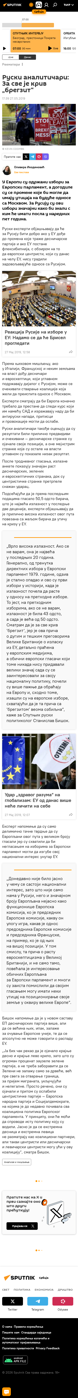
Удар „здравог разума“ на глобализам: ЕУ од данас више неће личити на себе (38, 800)
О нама (7, 1327)
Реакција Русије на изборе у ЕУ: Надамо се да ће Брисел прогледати (36, 337)
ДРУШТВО (65, 1290)
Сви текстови (21, 172)
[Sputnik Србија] (13, 6)
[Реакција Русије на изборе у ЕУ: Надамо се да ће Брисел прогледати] (39, 298)
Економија (44, 1290)
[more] (71, 351)
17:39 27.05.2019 (13, 98)
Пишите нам (11, 1332)
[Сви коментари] (6, 1391)
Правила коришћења (28, 1327)
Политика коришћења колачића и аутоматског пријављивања (25, 1340)
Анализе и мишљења (16, 1162)
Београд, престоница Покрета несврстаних (34, 40)
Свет (5, 1290)
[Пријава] (46, 4)
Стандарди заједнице (36, 1332)
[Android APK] (15, 1360)
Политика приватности (18, 1348)
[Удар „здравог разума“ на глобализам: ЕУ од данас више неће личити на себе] (39, 761)
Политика (22, 1290)
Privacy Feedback (48, 1348)
